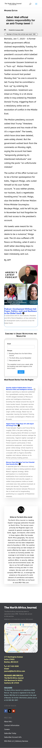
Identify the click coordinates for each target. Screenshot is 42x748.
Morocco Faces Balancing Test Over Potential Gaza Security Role (20, 463)
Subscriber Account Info (12, 737)
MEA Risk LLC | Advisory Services (16, 741)
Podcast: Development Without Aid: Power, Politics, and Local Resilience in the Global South (20, 311)
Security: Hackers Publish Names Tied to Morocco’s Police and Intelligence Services (20, 389)
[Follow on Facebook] (5, 711)
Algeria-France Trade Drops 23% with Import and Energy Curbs (20, 425)
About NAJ (8, 721)
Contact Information (11, 725)
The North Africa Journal (24, 517)
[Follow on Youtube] (13, 711)
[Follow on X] (9, 711)
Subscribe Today (10, 733)
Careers (7, 729)
